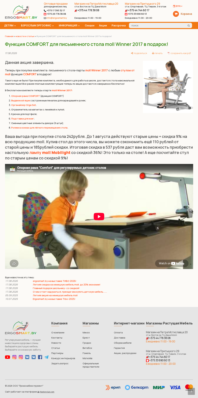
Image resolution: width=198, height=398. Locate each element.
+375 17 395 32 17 (55, 10)
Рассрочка (119, 25)
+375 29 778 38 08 (56, 13)
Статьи (55, 348)
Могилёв (87, 358)
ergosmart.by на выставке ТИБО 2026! (54, 281)
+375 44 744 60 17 (138, 10)
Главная (9, 36)
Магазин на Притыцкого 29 (145, 5)
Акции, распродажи (125, 353)
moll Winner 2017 (96, 70)
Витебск (87, 348)
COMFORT (29, 74)
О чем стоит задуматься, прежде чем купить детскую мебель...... (70, 291)
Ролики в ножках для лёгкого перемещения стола (39, 127)
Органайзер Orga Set (23, 105)
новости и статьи (24, 36)
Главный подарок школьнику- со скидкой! (56, 288)
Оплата (118, 332)
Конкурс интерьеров (63, 358)
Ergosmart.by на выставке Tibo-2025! (54, 299)
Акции (103, 25)
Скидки (89, 25)
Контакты (56, 337)
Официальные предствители (91, 365)
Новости (56, 342)
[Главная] (21, 18)
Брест (86, 337)
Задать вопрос (60, 363)
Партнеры (57, 353)
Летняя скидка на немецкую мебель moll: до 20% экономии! (66, 284)
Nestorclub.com (47, 392)
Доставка (119, 337)
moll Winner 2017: (62, 90)
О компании (57, 332)
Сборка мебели (122, 342)
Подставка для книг (22, 118)
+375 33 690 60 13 (137, 13)
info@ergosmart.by (56, 17)
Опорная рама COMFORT (25, 96)
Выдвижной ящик (20, 100)
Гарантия (119, 348)
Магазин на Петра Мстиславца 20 (96, 5)
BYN (178, 6)
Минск (86, 332)
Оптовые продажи (56, 3)
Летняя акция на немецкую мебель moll (55, 295)
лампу (49, 152)
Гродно (87, 342)
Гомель (87, 353)
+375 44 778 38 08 (88, 10)
